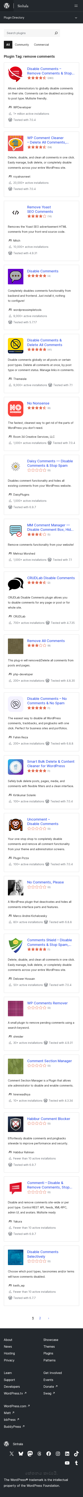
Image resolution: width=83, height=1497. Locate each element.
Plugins (48, 1353)
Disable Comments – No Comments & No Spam (47, 701)
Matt (9, 1413)
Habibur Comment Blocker (48, 1119)
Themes (49, 1346)
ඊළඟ (48, 1318)
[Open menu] (77, 6)
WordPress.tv (15, 1393)
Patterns (49, 1360)
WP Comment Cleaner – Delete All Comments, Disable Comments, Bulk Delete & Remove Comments (51, 140)
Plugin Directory (14, 17)
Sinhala (18, 1444)
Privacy (9, 1360)
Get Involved (52, 1373)
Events (48, 1380)
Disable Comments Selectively (42, 1254)
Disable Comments (42, 271)
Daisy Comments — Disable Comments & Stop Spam (50, 463)
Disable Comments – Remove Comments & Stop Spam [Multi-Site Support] (49, 71)
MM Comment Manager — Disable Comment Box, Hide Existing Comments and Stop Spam (51, 527)
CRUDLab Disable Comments (51, 578)
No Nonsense (38, 403)
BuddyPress (14, 1427)
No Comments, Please (45, 882)
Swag (49, 1393)
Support (9, 1380)
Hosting (9, 1353)
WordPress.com (17, 1406)
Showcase (50, 1340)
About (8, 1340)
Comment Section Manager (49, 1061)
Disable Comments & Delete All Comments (44, 342)
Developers (12, 1386)
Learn (8, 1373)
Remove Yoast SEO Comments (40, 209)
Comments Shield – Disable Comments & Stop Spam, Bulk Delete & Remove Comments (49, 942)
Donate (50, 1386)
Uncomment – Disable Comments (42, 821)
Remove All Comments (46, 641)
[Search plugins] (56, 33)
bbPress (11, 1420)
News (8, 1346)
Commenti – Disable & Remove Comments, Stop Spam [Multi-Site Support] (48, 1185)
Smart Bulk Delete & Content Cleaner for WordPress (51, 763)
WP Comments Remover (47, 1003)
